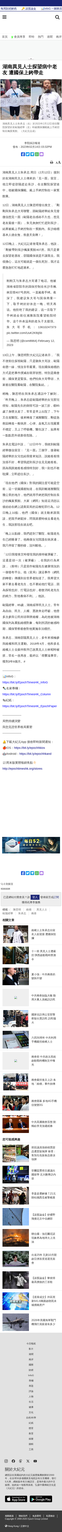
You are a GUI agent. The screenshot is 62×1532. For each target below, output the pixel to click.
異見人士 (42, 909)
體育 (31, 1428)
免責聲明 (36, 1516)
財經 (31, 1370)
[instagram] (6, 1461)
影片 (31, 1349)
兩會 (34, 913)
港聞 (50, 36)
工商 (31, 1449)
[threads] (20, 1461)
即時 (31, 36)
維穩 (28, 909)
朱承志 (22, 913)
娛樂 (31, 1438)
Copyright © (11, 1519)
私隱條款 (50, 1516)
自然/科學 (31, 1417)
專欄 (31, 1380)
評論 (31, 1391)
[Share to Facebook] (23, 154)
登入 (35, 897)
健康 (31, 1407)
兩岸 (59, 36)
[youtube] (35, 1461)
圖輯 (31, 1444)
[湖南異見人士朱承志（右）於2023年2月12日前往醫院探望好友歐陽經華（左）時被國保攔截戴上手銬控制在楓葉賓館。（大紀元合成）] (31, 99)
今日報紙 (31, 1343)
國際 (31, 1364)
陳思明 (17, 909)
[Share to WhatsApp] (37, 154)
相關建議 (9, 1516)
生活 (31, 1401)
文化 (31, 1412)
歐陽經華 (7, 913)
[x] (27, 1461)
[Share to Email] (41, 154)
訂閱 (56, 897)
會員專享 (19, 36)
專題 (31, 1386)
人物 (31, 1396)
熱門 (40, 36)
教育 (31, 1433)
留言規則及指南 (5, 888)
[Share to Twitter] (28, 154)
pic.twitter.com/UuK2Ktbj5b (24, 333)
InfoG (31, 1375)
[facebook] (13, 1461)
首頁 (5, 36)
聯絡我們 (23, 1516)
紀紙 (31, 1423)
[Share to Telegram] (32, 154)
